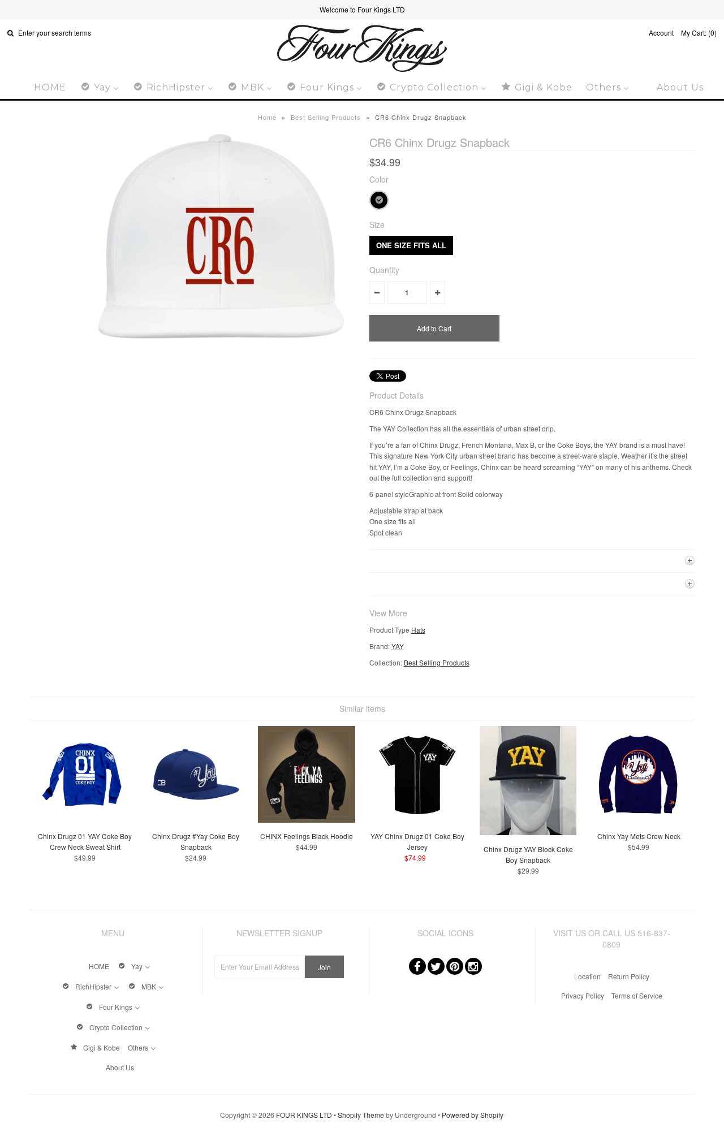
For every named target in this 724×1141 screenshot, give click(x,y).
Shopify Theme (361, 1115)
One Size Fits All (411, 245)
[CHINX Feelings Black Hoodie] (306, 819)
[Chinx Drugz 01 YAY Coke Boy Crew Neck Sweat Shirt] (85, 819)
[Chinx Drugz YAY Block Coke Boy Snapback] (528, 832)
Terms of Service (636, 995)
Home (267, 117)
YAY (397, 646)
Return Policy (628, 976)
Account (661, 32)
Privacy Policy (582, 995)
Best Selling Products (326, 117)
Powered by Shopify (472, 1115)
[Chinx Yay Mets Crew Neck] (639, 819)
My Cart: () (699, 32)
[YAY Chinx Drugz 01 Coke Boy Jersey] (417, 819)
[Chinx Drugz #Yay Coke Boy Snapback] (196, 819)
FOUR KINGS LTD (304, 1115)
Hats (418, 629)
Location (587, 976)
